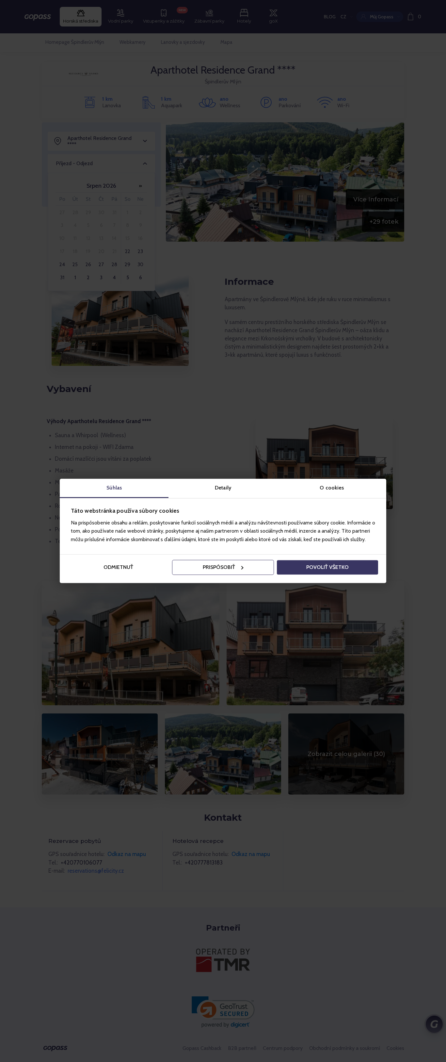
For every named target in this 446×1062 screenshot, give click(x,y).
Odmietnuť (118, 567)
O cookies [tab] (332, 488)
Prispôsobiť (219, 567)
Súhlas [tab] (114, 488)
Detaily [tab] (223, 488)
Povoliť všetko (327, 567)
